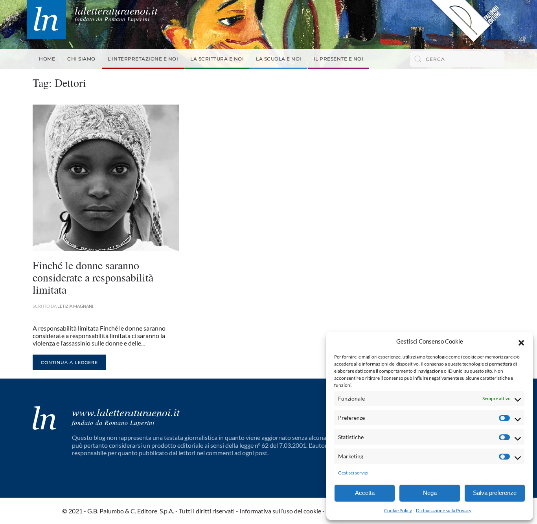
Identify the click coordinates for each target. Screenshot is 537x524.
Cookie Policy (398, 510)
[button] (521, 342)
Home (47, 59)
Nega (430, 492)
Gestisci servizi (353, 473)
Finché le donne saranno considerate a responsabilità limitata (93, 277)
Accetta (365, 492)
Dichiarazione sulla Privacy (443, 510)
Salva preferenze (495, 492)
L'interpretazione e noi (143, 59)
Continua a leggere (69, 362)
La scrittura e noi (217, 59)
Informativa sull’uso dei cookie (280, 511)
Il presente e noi (339, 59)
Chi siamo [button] (81, 59)
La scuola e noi (279, 59)
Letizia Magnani (75, 306)
